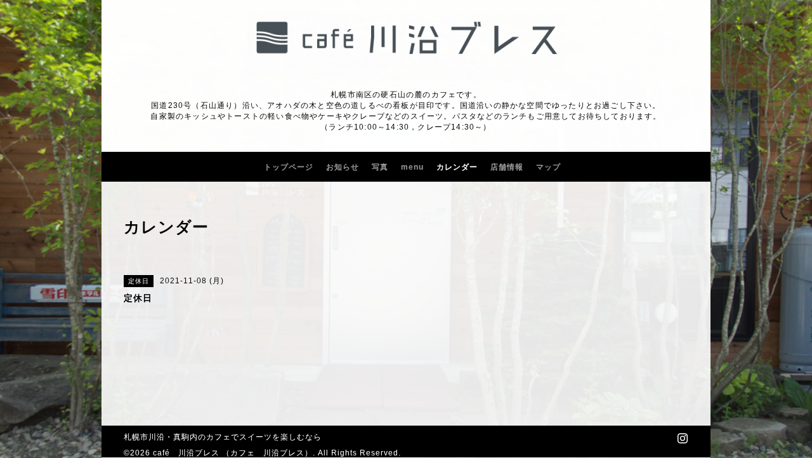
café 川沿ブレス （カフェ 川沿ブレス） (233, 452)
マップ (548, 167)
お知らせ (342, 167)
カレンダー (457, 167)
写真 (380, 167)
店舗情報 (506, 167)
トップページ (288, 167)
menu (412, 167)
